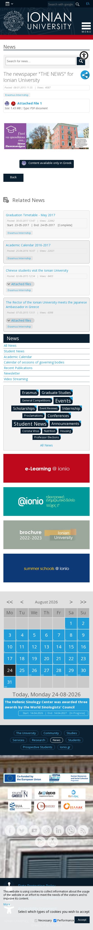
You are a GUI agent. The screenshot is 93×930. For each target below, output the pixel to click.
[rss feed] (83, 830)
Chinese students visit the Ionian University (37, 270)
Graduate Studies (56, 392)
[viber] (71, 830)
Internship (71, 408)
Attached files (21, 284)
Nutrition (49, 431)
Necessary (45, 920)
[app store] (52, 841)
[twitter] (22, 830)
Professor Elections (46, 437)
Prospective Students (37, 747)
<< (10, 602)
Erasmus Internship (16, 95)
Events (63, 400)
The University (26, 733)
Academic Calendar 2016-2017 (28, 245)
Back (13, 177)
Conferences (58, 415)
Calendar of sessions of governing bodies (34, 362)
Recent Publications (18, 368)
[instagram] (46, 830)
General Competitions (36, 400)
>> (83, 602)
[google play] (40, 841)
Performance (65, 920)
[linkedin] (58, 830)
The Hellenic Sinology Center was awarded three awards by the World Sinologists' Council (46, 704)
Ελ (88, 3)
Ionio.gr (65, 747)
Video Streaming (16, 379)
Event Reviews (48, 408)
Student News (14, 351)
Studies (72, 733)
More (6, 904)
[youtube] (34, 830)
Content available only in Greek (50, 163)
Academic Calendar (18, 357)
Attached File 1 (29, 103)
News (13, 338)
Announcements (65, 423)
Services (18, 740)
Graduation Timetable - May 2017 (30, 215)
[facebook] (10, 830)
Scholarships (24, 408)
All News (10, 345)
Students (74, 740)
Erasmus (29, 392)
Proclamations (33, 416)
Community (51, 733)
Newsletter (12, 373)
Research (38, 740)
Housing (65, 431)
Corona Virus (30, 431)
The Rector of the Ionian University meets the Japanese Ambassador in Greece (46, 304)
